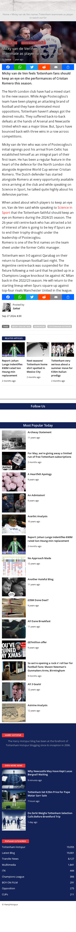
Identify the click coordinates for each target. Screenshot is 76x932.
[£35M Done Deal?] (14, 607)
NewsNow (39, 326)
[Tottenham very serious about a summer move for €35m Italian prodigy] (62, 349)
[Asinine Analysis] (14, 713)
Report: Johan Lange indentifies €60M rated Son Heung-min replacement (12, 368)
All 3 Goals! (34, 684)
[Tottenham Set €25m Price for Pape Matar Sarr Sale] (14, 800)
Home (6, 14)
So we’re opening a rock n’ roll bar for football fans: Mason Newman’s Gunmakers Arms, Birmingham (50, 666)
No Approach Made (39, 558)
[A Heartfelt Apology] (14, 481)
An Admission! (36, 495)
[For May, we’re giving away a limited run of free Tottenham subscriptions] (14, 461)
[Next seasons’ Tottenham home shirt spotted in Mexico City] (38, 349)
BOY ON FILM (10, 882)
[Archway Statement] (14, 440)
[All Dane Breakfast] (14, 628)
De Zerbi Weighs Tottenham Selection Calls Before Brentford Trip (50, 814)
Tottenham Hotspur (33, 43)
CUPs (5, 894)
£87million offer (37, 642)
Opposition (8, 888)
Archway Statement (39, 432)
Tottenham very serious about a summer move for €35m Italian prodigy (62, 368)
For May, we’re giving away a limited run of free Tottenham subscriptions (50, 455)
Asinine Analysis (37, 705)
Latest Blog (9, 43)
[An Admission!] (14, 503)
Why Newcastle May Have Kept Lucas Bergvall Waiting (50, 772)
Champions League (13, 876)
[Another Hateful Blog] (14, 587)
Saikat (8, 59)
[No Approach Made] (14, 566)
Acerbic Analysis (37, 516)
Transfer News (10, 858)
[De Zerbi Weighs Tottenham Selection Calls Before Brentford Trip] (14, 821)
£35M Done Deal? (38, 600)
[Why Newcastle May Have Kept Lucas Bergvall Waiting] (14, 779)
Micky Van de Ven (21, 326)
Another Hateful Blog (40, 579)
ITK (4, 870)
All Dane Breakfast (39, 621)
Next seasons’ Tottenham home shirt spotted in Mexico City (37, 366)
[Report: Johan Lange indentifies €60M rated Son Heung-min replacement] (13, 349)
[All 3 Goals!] (14, 691)
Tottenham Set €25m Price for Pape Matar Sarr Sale (49, 793)
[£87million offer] (14, 650)
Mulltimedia (9, 864)
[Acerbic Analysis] (14, 524)
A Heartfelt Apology (40, 474)
